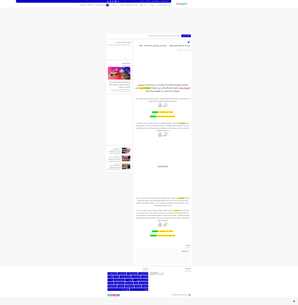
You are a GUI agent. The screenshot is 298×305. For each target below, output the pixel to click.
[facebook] (118, 1)
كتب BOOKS (91, 5)
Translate (161, 274)
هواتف (145, 289)
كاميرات (138, 286)
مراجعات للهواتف (142, 123)
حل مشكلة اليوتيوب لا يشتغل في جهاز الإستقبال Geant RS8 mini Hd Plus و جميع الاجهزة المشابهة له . (114, 151)
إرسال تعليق (185, 251)
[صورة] (126, 150)
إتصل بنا (147, 1)
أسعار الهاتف (113, 273)
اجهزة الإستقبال (129, 5)
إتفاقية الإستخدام (155, 1)
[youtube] (115, 1)
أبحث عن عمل (143, 273)
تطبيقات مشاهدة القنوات (117, 280)
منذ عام (127, 80)
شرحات (145, 286)
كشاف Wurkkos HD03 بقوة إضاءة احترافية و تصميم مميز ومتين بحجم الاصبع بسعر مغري (119, 85)
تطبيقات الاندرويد (159, 203)
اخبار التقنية (166, 130)
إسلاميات (114, 5)
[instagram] (113, 1)
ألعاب (110, 276)
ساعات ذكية (129, 283)
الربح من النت (136, 276)
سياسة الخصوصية (165, 1)
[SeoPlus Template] (190, 295)
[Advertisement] (149, 21)
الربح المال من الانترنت (179, 200)
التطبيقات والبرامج (169, 98)
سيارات (136, 5)
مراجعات (152, 5)
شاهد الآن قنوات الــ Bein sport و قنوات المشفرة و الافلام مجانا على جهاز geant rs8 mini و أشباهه (114, 167)
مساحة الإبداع (83, 5)
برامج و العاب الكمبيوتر (184, 125)
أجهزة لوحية (122, 273)
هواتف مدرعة (125, 289)
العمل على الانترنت (162, 5)
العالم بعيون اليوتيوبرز (100, 5)
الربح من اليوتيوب (125, 276)
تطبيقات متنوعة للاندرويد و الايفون (155, 125)
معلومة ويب (145, 88)
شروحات (187, 203)
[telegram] (108, 1)
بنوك (130, 280)
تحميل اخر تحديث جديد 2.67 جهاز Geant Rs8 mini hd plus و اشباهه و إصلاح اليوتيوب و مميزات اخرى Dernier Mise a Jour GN (114, 159)
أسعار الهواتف (143, 5)
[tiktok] (110, 1)
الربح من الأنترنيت (152, 123)
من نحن (142, 1)
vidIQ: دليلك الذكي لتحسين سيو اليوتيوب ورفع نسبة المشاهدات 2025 (162, 35)
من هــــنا (155, 112)
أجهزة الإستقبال (133, 273)
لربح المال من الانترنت (183, 128)
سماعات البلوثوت (119, 283)
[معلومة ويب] (182, 3)
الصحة (108, 5)
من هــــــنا (153, 116)
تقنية (169, 5)
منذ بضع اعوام (117, 148)
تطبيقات (122, 5)
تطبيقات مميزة (143, 283)
